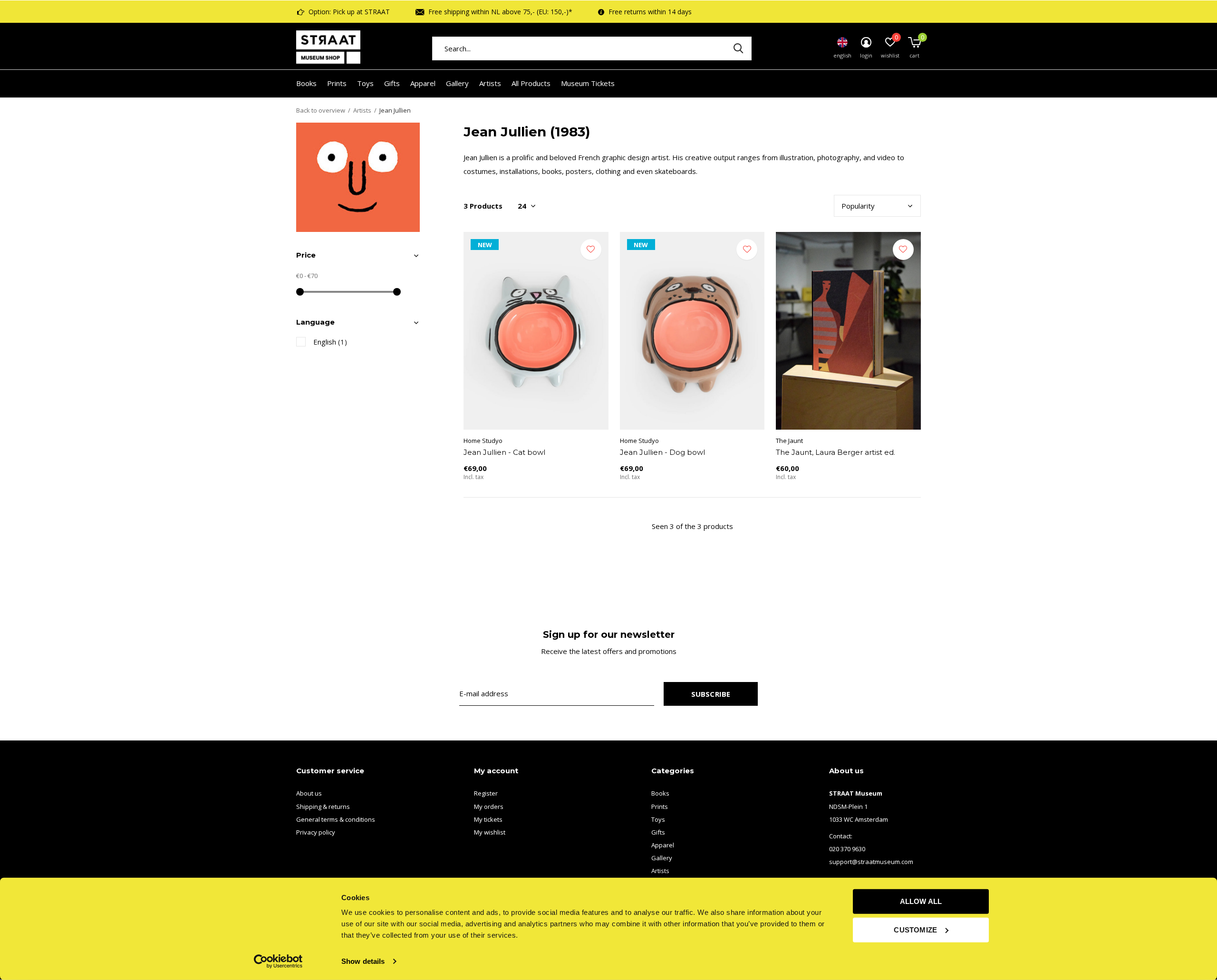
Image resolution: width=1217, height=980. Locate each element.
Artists (490, 83)
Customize (915, 929)
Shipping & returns (323, 806)
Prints (337, 83)
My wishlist (489, 832)
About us (309, 793)
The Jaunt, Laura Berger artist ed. (835, 452)
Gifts (392, 83)
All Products (531, 83)
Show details (363, 961)
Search (738, 48)
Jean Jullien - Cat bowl (504, 452)
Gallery (457, 83)
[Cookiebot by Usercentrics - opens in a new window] (278, 961)
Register (486, 793)
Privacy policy (315, 832)
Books (306, 83)
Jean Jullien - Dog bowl (662, 452)
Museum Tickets (588, 83)
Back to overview (320, 110)
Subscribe (711, 694)
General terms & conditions (335, 819)
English (330, 341)
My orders (488, 806)
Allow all (921, 901)
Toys (365, 83)
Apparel (422, 83)
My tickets (488, 819)
